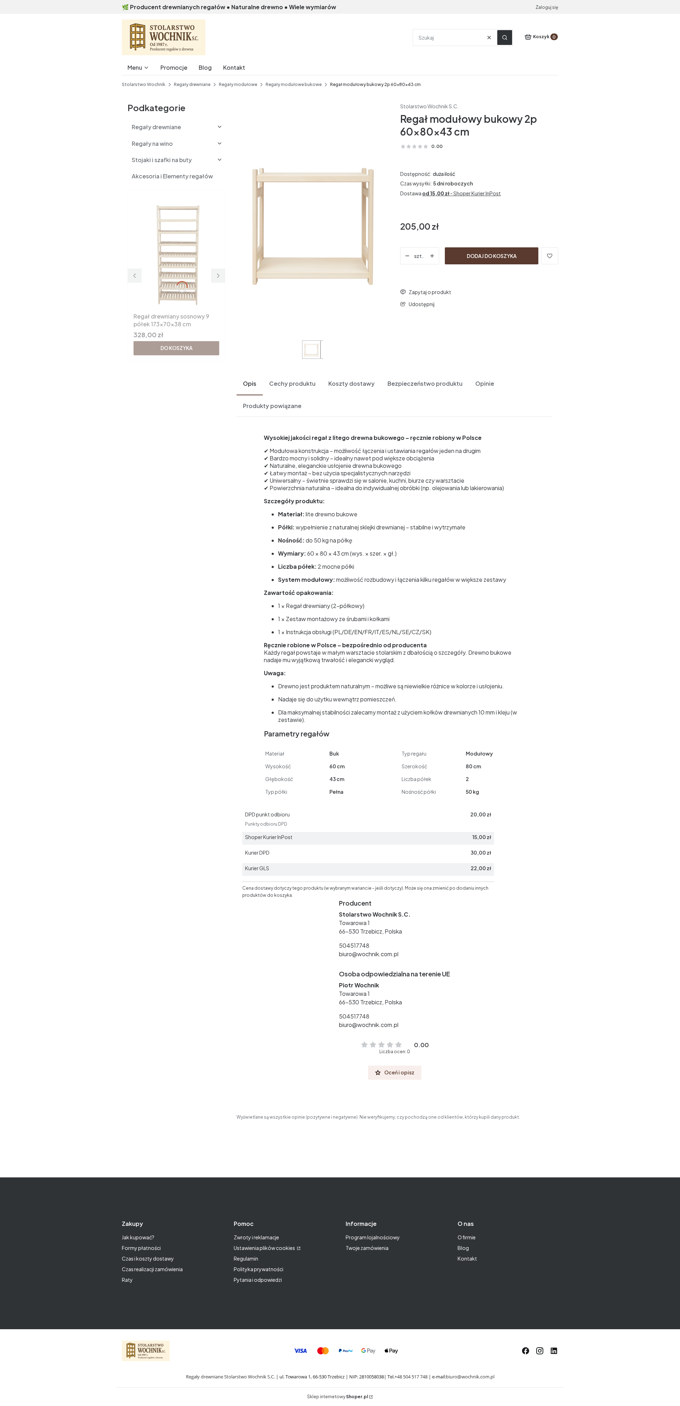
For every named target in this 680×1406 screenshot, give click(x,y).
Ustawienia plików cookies (265, 1248)
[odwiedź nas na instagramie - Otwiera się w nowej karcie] (540, 1351)
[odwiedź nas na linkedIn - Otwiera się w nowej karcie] (554, 1351)
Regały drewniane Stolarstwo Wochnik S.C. (230, 1376)
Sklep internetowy (337, 1396)
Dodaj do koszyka (492, 256)
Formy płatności (141, 1248)
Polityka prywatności (258, 1269)
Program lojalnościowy (373, 1237)
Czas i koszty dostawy (148, 1258)
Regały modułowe (238, 84)
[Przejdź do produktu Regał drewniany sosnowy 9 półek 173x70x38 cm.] (176, 253)
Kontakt (467, 1258)
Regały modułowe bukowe (294, 84)
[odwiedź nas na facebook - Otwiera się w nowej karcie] (525, 1351)
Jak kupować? (138, 1237)
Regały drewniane (192, 84)
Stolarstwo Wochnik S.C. (429, 106)
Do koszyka (176, 348)
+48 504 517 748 (411, 1376)
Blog (463, 1248)
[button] (504, 37)
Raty (127, 1279)
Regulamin (246, 1258)
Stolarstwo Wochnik (143, 84)
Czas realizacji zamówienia (152, 1269)
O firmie (467, 1237)
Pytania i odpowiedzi (258, 1279)
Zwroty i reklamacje (256, 1237)
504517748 (354, 945)
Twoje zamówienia (367, 1248)
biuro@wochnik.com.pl (368, 954)
